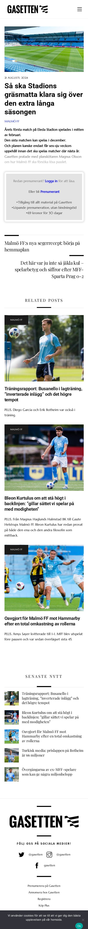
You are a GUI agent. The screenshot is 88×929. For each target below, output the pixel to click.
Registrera (44, 899)
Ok (79, 926)
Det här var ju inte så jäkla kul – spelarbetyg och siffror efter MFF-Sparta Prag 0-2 (49, 269)
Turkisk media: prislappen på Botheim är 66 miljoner (52, 752)
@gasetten (35, 854)
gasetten (49, 865)
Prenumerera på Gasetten (44, 886)
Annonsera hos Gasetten (44, 892)
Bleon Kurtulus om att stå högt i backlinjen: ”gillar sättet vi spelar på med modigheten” (39, 503)
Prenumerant (50, 191)
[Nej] (83, 920)
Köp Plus (44, 905)
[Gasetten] (28, 13)
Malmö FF (12, 121)
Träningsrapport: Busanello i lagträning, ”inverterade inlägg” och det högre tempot (43, 394)
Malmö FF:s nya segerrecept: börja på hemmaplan (42, 246)
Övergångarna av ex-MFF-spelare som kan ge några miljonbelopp (49, 771)
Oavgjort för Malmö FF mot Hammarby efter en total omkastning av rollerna (42, 621)
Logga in (51, 181)
